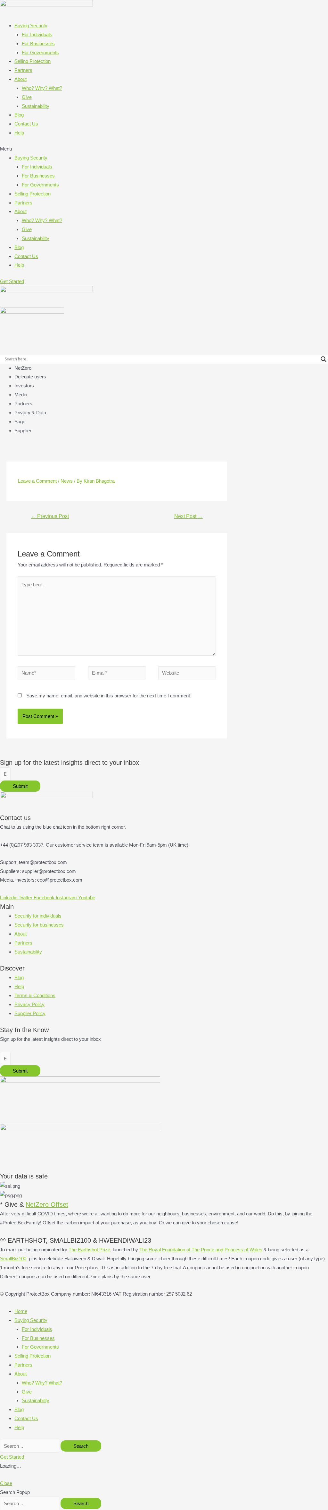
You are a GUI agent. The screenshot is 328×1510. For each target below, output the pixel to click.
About (20, 79)
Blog (19, 114)
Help (19, 132)
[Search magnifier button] (323, 359)
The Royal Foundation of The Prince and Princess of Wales (200, 1249)
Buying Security (30, 25)
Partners (23, 70)
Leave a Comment (37, 481)
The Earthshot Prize (89, 1249)
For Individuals (37, 34)
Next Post (188, 516)
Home (20, 1311)
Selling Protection (32, 61)
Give (27, 97)
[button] (164, 148)
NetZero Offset (47, 1204)
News (67, 481)
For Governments (40, 52)
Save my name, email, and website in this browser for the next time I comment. (108, 695)
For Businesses (38, 43)
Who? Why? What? (42, 88)
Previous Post (50, 516)
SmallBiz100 (13, 1258)
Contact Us (26, 123)
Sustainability (35, 106)
